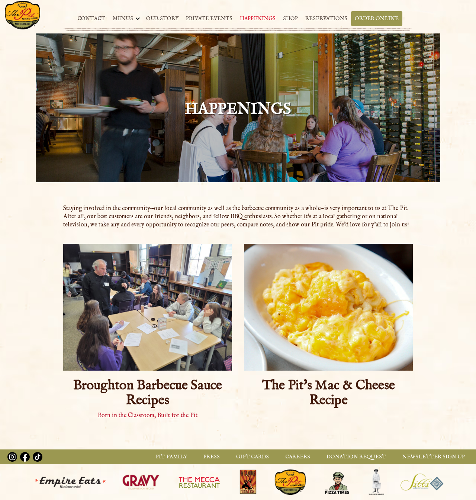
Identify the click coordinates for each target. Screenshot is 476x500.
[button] (125, 18)
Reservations (326, 18)
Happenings (258, 18)
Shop (290, 18)
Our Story (162, 18)
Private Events (209, 18)
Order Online (377, 18)
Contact (91, 18)
